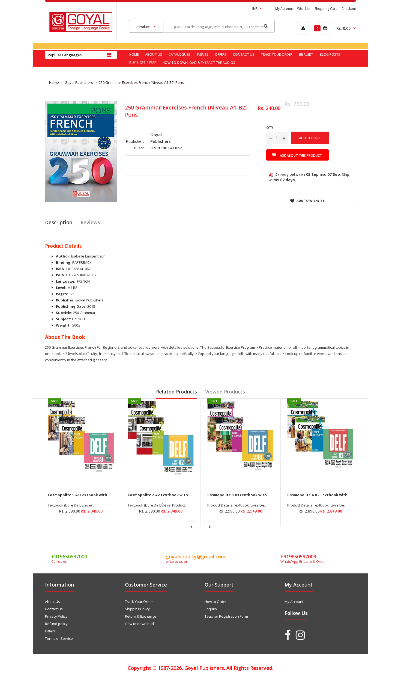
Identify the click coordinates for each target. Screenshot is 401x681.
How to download (139, 623)
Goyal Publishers (79, 82)
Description (58, 222)
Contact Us (54, 608)
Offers (50, 631)
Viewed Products (225, 391)
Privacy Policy (56, 616)
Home (54, 82)
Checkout (349, 8)
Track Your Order (139, 601)
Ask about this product (301, 155)
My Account (284, 8)
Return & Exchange (140, 616)
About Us (52, 601)
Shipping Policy (137, 608)
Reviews (90, 222)
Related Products (176, 391)
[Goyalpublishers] (80, 30)
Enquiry (211, 608)
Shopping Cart (326, 8)
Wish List (303, 8)
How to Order (216, 601)
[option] (81, 151)
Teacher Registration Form (226, 616)
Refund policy (56, 623)
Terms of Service (59, 638)
